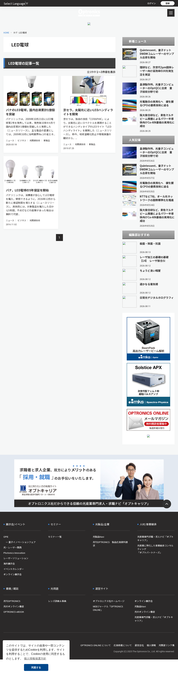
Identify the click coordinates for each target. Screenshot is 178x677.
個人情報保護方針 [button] (35, 658)
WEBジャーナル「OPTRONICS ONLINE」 (108, 608)
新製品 (47, 140)
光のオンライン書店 (13, 606)
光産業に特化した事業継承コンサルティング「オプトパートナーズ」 (155, 549)
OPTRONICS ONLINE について (95, 645)
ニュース (10, 140)
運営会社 (139, 645)
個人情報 (151, 645)
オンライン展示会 (12, 574)
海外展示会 (9, 563)
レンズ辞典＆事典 (57, 601)
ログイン (151, 3)
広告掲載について (123, 645)
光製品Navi (98, 536)
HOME (6, 32)
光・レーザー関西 (12, 547)
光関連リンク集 (167, 645)
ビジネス (22, 140)
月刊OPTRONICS (11, 601)
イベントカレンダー (13, 569)
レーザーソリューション (15, 558)
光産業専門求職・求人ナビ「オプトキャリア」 (155, 538)
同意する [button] (36, 667)
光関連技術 (35, 140)
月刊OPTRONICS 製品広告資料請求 (110, 543)
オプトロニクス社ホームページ (108, 601)
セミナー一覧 (55, 536)
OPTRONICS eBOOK (13, 611)
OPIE (5, 536)
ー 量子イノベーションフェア (19, 542)
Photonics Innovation (14, 552)
